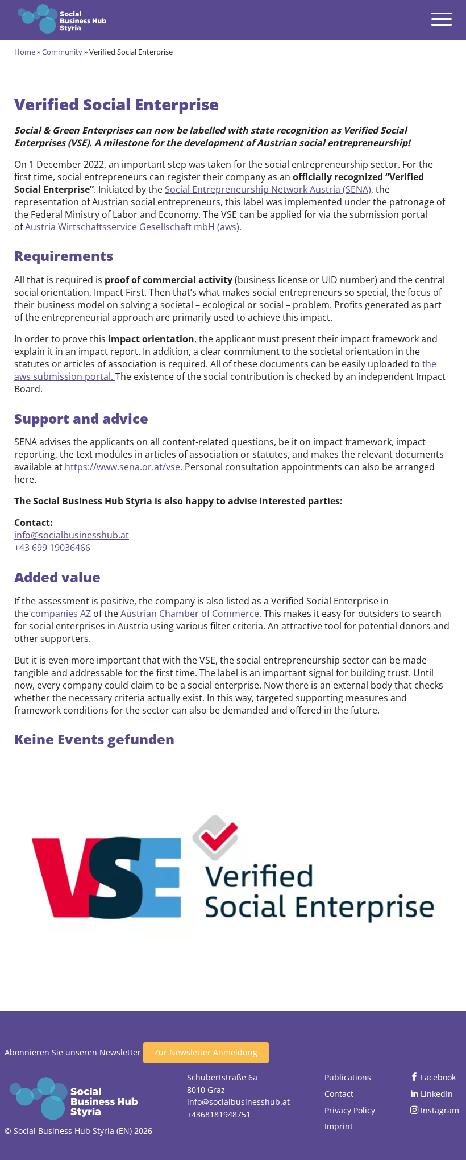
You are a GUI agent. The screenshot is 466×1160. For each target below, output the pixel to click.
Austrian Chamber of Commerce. (192, 613)
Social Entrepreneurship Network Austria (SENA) (268, 189)
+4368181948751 (219, 1114)
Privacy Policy (349, 1110)
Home (24, 52)
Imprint (338, 1126)
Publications (347, 1077)
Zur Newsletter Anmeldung (205, 1052)
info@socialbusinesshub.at (71, 535)
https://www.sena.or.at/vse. (125, 467)
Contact (338, 1093)
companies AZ (61, 613)
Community (62, 52)
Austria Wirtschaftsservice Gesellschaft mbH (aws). (133, 227)
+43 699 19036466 (52, 547)
